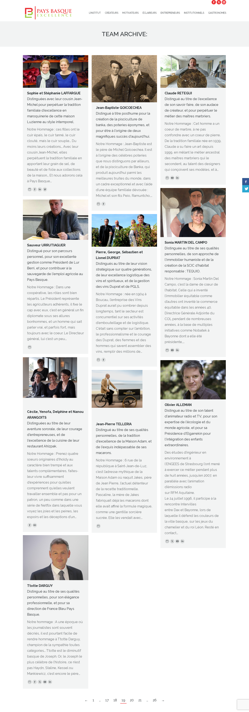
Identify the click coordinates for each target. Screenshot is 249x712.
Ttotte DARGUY (40, 586)
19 (123, 700)
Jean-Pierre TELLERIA (114, 424)
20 (132, 700)
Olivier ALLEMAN (178, 405)
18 (115, 700)
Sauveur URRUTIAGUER (46, 245)
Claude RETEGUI (178, 93)
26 (155, 700)
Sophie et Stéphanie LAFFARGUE (54, 93)
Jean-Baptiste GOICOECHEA (119, 108)
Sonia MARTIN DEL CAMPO (186, 242)
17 (107, 700)
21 (140, 700)
